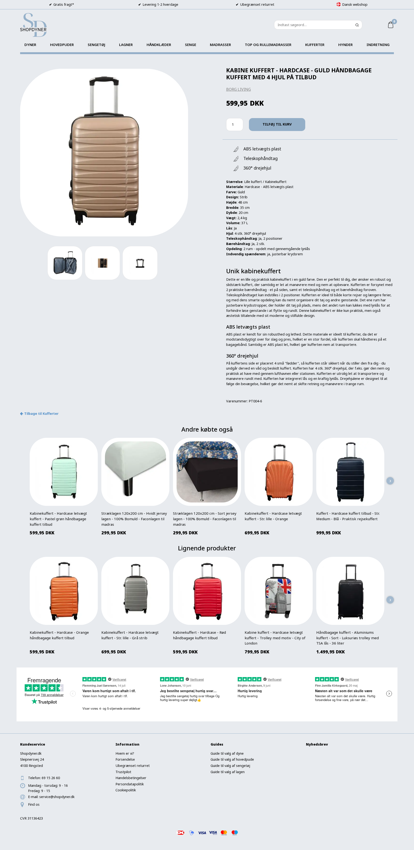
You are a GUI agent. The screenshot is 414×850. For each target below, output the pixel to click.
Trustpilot (123, 772)
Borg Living (238, 89)
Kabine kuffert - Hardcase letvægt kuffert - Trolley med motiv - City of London (275, 637)
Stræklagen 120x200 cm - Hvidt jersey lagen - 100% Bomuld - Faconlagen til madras (134, 518)
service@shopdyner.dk (57, 796)
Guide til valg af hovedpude (232, 759)
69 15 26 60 (51, 778)
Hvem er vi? (124, 753)
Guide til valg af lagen (228, 772)
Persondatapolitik (129, 784)
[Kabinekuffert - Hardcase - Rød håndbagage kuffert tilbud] (207, 591)
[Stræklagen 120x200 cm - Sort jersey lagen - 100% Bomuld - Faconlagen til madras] (207, 472)
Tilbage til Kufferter (41, 413)
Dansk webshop (355, 4)
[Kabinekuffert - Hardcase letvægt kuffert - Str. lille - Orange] (278, 472)
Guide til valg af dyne (227, 753)
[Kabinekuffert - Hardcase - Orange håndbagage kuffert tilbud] (63, 591)
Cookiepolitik (125, 790)
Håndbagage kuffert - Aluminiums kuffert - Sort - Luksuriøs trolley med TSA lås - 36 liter (347, 637)
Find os (34, 804)
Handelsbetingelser (130, 778)
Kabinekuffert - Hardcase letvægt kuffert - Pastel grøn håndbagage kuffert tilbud (58, 518)
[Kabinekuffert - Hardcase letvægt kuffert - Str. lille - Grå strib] (135, 591)
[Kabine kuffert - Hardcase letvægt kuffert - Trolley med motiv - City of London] (278, 591)
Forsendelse (125, 759)
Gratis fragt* (63, 4)
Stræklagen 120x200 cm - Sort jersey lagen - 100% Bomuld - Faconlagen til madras (204, 518)
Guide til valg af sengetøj (230, 765)
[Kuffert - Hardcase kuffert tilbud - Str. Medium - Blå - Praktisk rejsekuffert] (350, 472)
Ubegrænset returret (132, 765)
